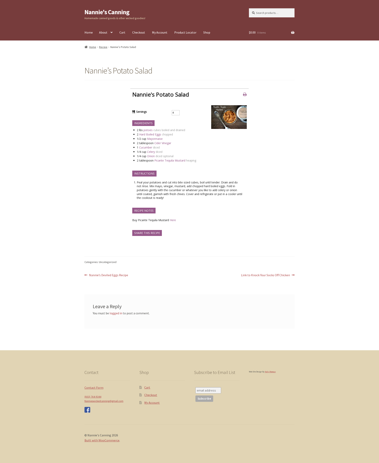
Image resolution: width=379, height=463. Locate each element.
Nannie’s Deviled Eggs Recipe (108, 275)
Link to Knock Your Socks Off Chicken (265, 275)
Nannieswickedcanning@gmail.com (103, 401)
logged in (116, 313)
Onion (151, 156)
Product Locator (185, 32)
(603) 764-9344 (92, 396)
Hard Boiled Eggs (150, 134)
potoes (148, 130)
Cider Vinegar (162, 143)
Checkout (138, 32)
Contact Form (93, 388)
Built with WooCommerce (101, 440)
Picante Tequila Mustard (169, 160)
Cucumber (145, 147)
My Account (159, 32)
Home (88, 32)
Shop (206, 32)
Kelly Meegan (270, 371)
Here (173, 220)
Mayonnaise (155, 139)
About (103, 32)
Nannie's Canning (106, 12)
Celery (151, 152)
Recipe (103, 47)
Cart (122, 32)
